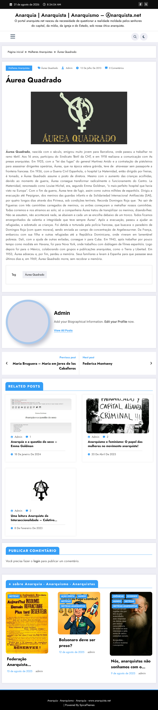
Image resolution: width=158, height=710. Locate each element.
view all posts (63, 330)
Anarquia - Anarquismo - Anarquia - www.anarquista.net (79, 700)
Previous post (68, 357)
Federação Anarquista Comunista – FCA (23, 662)
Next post (88, 357)
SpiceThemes (87, 705)
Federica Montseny (97, 363)
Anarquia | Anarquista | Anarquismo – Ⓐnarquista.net (78, 15)
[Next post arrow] (151, 363)
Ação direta (67, 596)
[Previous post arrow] (7, 363)
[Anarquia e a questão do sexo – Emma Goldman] (40, 415)
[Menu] (13, 36)
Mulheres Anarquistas (18, 68)
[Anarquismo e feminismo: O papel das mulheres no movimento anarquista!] (117, 415)
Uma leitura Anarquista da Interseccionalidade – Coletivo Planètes (32, 518)
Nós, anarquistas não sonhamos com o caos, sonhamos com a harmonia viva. (130, 664)
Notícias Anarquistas (73, 606)
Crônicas (118, 596)
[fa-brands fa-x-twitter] (146, 4)
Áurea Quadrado (49, 68)
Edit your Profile (115, 321)
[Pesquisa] (135, 37)
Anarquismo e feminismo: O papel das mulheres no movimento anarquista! (115, 444)
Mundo (82, 596)
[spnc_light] (144, 37)
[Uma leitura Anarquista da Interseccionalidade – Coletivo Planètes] (40, 489)
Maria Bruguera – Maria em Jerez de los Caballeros (44, 366)
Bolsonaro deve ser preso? (77, 642)
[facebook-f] (141, 4)
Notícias (13, 596)
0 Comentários (116, 68)
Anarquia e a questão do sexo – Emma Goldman (34, 444)
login (37, 561)
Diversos (132, 596)
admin (69, 68)
